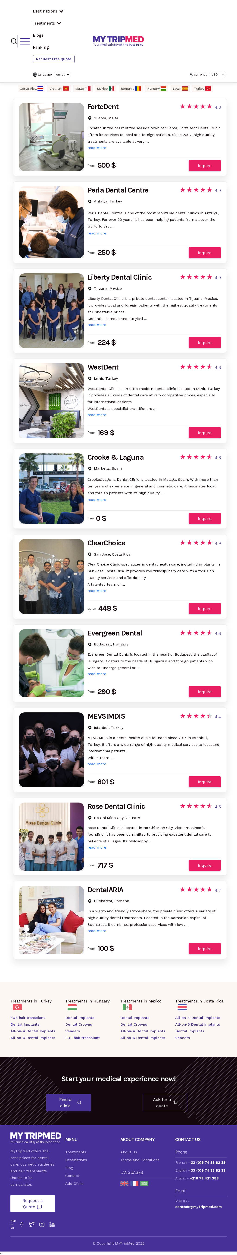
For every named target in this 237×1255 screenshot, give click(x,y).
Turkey (199, 88)
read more (96, 147)
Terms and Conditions (139, 1160)
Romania (127, 88)
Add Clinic (74, 1183)
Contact (72, 1175)
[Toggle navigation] (25, 41)
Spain (177, 88)
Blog (69, 1168)
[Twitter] (31, 1224)
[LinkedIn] (52, 1224)
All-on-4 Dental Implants (32, 1031)
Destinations (45, 11)
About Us (128, 1152)
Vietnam (56, 88)
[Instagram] (42, 1224)
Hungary (153, 88)
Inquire (205, 165)
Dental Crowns (78, 1024)
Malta (79, 88)
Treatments (44, 23)
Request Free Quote (53, 59)
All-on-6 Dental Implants (32, 1038)
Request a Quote (32, 1203)
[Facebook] (21, 1224)
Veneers (72, 1031)
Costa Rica (28, 88)
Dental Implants (24, 1024)
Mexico (102, 88)
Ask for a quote (162, 1102)
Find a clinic (65, 1102)
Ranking (41, 47)
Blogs (38, 35)
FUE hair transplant (27, 1017)
